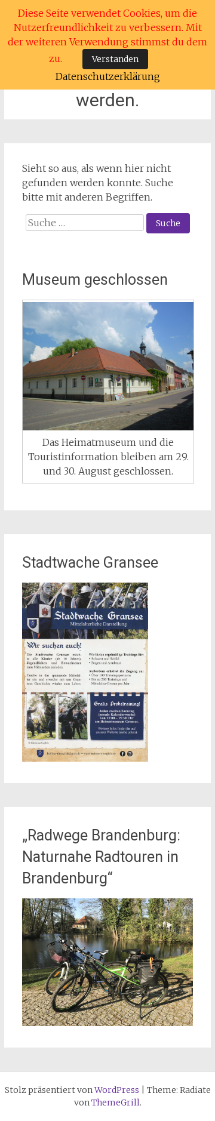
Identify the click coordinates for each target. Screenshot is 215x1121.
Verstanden (115, 59)
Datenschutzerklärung (108, 76)
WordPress (116, 1090)
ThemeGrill (115, 1102)
